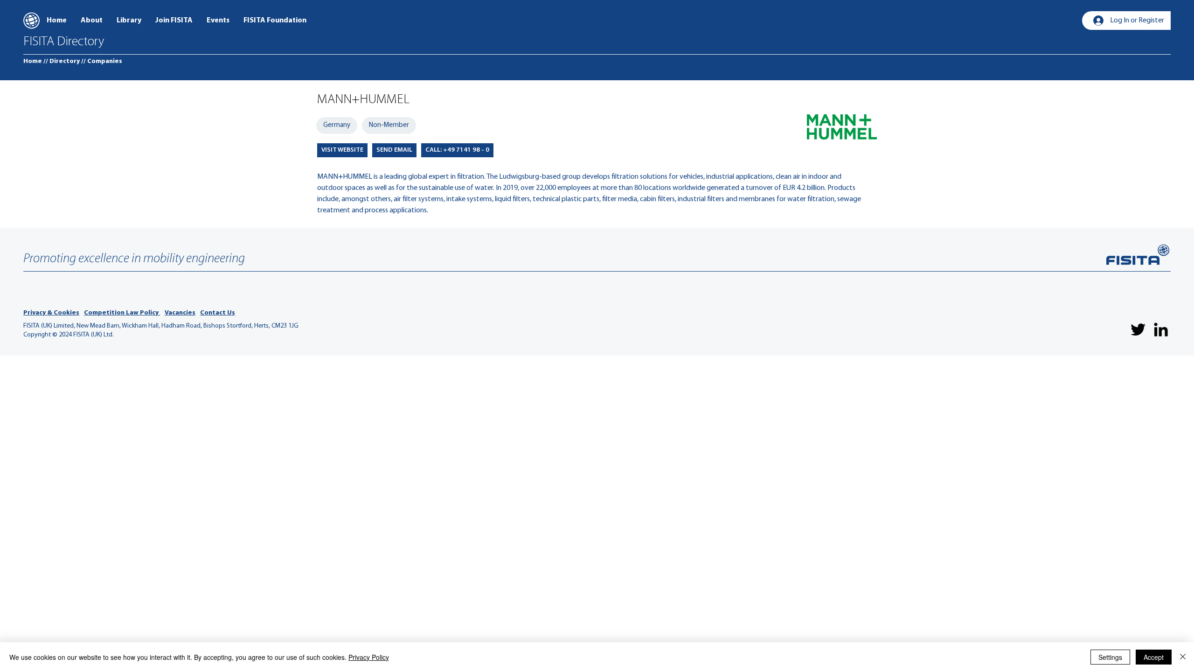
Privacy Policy (368, 657)
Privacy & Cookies (51, 312)
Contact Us (217, 312)
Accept (1154, 657)
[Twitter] (1138, 329)
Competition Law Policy (122, 312)
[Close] (1182, 657)
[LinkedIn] (1161, 329)
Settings (1110, 657)
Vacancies (180, 312)
